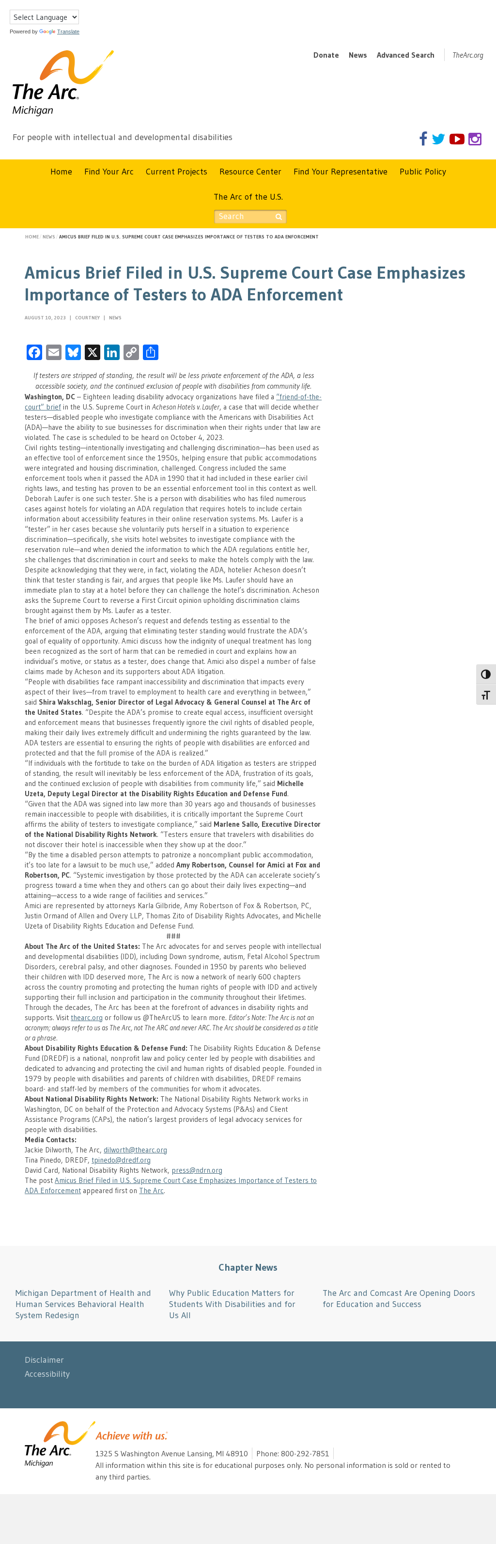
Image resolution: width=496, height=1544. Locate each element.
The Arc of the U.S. (248, 196)
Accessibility (47, 1374)
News (358, 55)
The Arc (151, 1190)
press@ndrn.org (196, 1170)
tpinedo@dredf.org (121, 1160)
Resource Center (250, 171)
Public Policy (423, 171)
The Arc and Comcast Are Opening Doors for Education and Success (399, 1298)
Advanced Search (405, 55)
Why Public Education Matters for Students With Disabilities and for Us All (232, 1304)
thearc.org (87, 1017)
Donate (326, 55)
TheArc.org (467, 55)
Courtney (88, 318)
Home (61, 171)
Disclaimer (44, 1360)
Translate (68, 31)
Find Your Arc (109, 171)
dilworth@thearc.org (135, 1149)
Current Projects (176, 171)
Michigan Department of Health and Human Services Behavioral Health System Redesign (83, 1304)
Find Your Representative (341, 171)
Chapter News (248, 1267)
